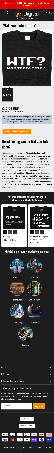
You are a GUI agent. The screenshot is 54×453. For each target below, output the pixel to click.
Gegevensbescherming (12, 447)
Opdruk (31, 447)
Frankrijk (26, 426)
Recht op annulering (44, 447)
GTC (24, 447)
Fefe (31, 156)
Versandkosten (18, 112)
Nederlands (26, 419)
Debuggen (7, 237)
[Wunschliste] (45, 13)
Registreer (39, 406)
